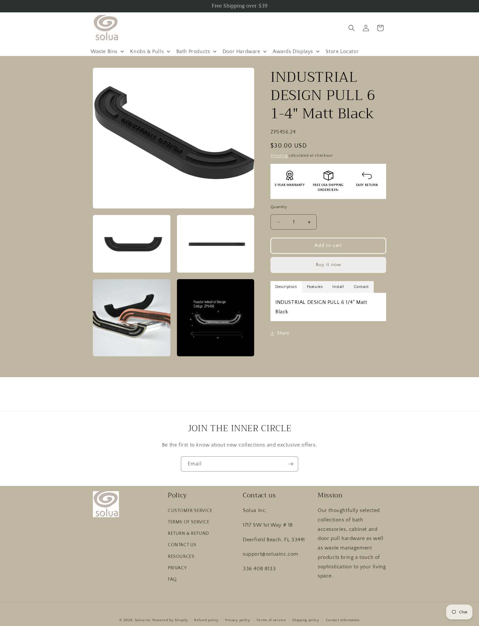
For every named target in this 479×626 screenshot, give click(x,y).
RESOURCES (181, 556)
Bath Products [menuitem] (193, 51)
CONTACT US (182, 545)
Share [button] (283, 333)
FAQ (172, 579)
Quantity (278, 207)
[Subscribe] (290, 464)
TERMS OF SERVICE (189, 522)
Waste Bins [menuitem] (104, 51)
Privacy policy (237, 620)
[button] (351, 28)
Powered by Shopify (170, 620)
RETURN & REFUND (188, 533)
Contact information (343, 620)
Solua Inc (143, 620)
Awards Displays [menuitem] (293, 51)
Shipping (279, 155)
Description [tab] (286, 287)
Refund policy (206, 620)
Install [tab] (338, 287)
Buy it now (328, 265)
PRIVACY (177, 568)
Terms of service (271, 620)
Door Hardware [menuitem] (241, 51)
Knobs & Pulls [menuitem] (147, 51)
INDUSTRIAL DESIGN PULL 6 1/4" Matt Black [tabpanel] (321, 307)
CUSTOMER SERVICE (190, 510)
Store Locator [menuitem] (342, 51)
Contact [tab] (361, 287)
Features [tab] (315, 287)
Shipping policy (305, 620)
